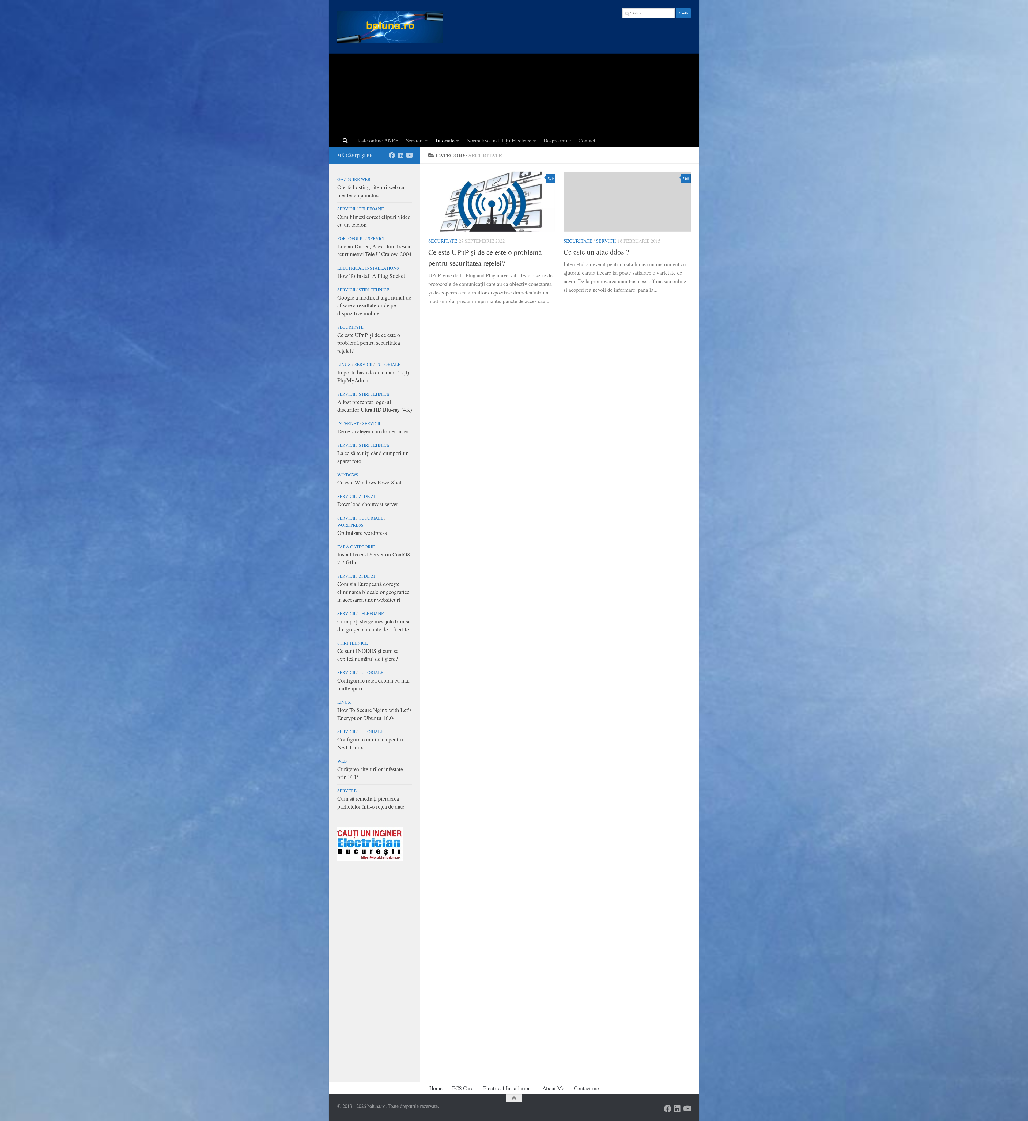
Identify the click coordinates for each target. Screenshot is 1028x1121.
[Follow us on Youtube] (409, 155)
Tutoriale (445, 140)
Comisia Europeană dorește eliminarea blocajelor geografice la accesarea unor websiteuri (373, 591)
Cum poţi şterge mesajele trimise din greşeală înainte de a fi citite (373, 625)
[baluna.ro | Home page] (390, 27)
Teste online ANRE (377, 140)
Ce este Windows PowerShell (370, 482)
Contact (587, 140)
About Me (553, 1088)
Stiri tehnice (374, 290)
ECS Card (463, 1088)
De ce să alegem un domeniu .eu (373, 431)
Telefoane (371, 209)
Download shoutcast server (367, 504)
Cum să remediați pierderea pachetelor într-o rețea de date (370, 802)
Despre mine (557, 140)
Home (436, 1088)
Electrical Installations (368, 268)
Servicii (414, 140)
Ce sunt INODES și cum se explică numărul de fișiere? (367, 654)
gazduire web (354, 179)
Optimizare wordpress (362, 532)
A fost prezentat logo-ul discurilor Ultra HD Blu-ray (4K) (374, 406)
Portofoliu (350, 238)
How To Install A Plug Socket (371, 275)
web (342, 761)
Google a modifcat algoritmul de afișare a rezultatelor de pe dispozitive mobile (374, 305)
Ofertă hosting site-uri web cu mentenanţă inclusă (371, 191)
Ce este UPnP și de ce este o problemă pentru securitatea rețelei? (368, 342)
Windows (347, 475)
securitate (442, 241)
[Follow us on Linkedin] (400, 155)
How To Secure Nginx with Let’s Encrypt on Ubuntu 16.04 (374, 714)
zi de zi (367, 496)
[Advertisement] (514, 93)
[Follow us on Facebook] (392, 155)
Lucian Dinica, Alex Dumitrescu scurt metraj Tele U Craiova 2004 (374, 250)
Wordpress (350, 525)
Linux (344, 364)
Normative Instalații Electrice (499, 140)
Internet (348, 423)
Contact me (586, 1088)
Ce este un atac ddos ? (596, 252)
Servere (347, 791)
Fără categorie (356, 547)
